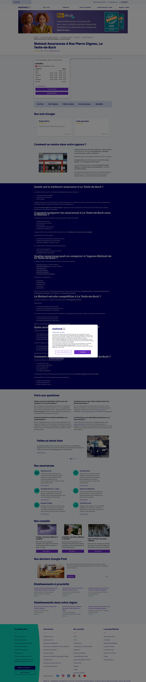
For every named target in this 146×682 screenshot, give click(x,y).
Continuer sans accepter (56, 358)
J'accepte (83, 352)
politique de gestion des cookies (65, 344)
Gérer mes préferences (63, 352)
